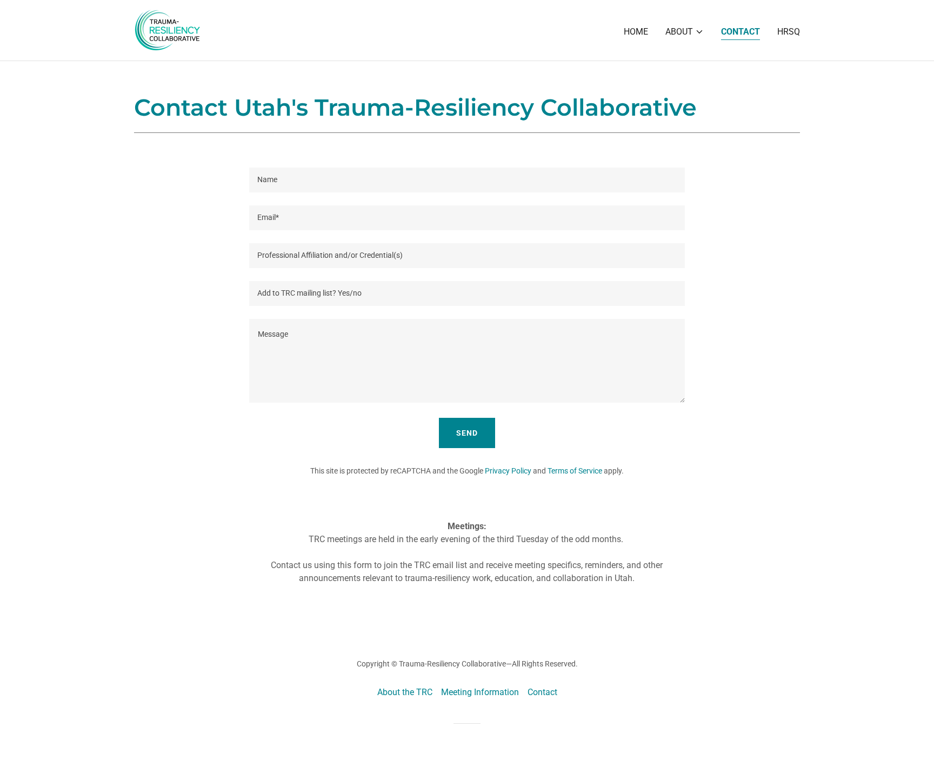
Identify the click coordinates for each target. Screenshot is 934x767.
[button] (684, 31)
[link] (167, 29)
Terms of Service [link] (575, 470)
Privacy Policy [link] (508, 470)
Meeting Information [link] (480, 692)
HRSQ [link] (788, 31)
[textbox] (466, 180)
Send (467, 433)
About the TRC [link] (404, 692)
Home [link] (636, 31)
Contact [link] (740, 31)
